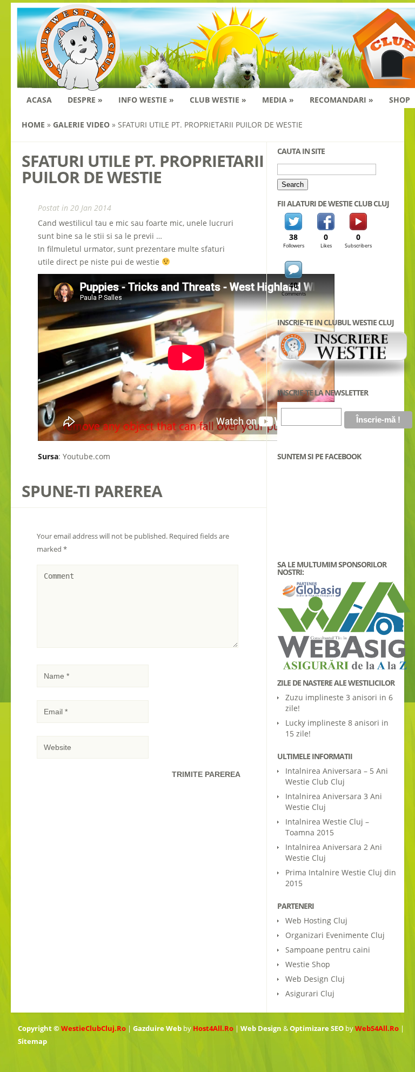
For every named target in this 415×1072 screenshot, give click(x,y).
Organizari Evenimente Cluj (335, 935)
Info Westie (146, 100)
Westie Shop (307, 964)
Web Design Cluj (315, 979)
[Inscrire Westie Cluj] (344, 374)
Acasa (39, 100)
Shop (399, 100)
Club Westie (218, 100)
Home (33, 124)
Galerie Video (81, 124)
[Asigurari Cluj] (338, 625)
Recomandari (341, 100)
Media (278, 100)
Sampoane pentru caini (327, 949)
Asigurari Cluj (309, 993)
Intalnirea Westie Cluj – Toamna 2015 (327, 827)
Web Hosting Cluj (316, 920)
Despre (85, 100)
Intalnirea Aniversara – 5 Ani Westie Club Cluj (336, 776)
